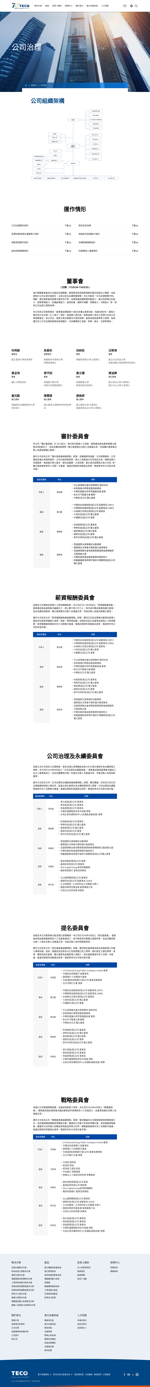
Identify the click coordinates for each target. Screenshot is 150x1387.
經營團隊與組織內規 (19, 1331)
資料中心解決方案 (18, 1294)
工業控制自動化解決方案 (21, 1282)
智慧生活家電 (50, 1297)
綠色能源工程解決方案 (20, 1271)
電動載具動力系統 (51, 1279)
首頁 (13, 4)
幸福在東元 (82, 1320)
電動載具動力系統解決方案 (22, 1301)
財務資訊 (81, 1271)
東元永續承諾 (50, 1324)
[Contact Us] (125, 6)
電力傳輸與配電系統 (52, 1267)
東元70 (14, 1339)
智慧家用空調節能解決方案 (22, 1290)
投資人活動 (82, 1279)
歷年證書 (48, 1350)
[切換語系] (131, 6)
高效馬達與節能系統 (52, 1275)
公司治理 (43, 85)
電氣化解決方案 (18, 1275)
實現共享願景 (50, 1339)
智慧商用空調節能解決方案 (22, 1286)
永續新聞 (48, 1331)
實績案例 (114, 1271)
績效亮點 (48, 1328)
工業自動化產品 (51, 1290)
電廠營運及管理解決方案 (21, 1279)
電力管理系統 (50, 1271)
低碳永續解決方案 (18, 1267)
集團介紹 (15, 1320)
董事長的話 (49, 1320)
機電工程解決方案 (18, 1297)
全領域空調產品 (51, 1294)
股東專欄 (81, 1275)
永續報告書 (49, 1346)
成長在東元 (82, 1324)
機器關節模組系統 (51, 1286)
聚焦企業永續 (50, 1335)
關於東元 (34, 85)
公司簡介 (15, 1335)
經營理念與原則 (18, 1324)
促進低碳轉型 (50, 1343)
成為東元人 (82, 1328)
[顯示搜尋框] (136, 6)
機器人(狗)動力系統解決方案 (23, 1305)
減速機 (47, 1282)
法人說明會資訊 (83, 1267)
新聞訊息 (114, 1267)
